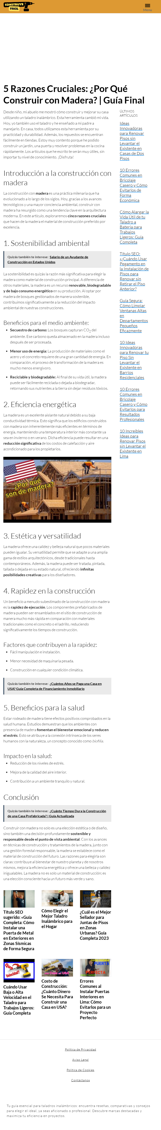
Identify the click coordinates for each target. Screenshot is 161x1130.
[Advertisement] (80, 44)
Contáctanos (80, 1080)
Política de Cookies (80, 1070)
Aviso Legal (80, 1059)
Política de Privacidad (80, 1049)
